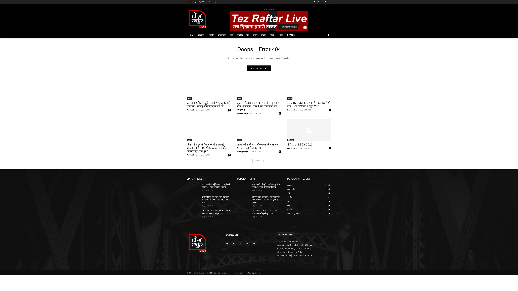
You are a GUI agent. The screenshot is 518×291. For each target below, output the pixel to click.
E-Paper (290, 140)
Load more (258, 161)
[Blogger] (227, 243)
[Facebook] (314, 2)
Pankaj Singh (192, 110)
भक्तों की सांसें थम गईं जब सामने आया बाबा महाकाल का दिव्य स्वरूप (258, 146)
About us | (282, 241)
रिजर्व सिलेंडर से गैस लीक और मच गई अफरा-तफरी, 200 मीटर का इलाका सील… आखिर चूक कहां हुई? (208, 148)
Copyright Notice (304, 245)
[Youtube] (329, 2)
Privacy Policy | (284, 255)
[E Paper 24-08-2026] (309, 130)
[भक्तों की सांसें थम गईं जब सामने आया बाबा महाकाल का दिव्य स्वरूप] (259, 130)
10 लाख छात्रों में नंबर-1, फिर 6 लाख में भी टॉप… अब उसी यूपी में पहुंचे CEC (308, 104)
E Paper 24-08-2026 (299, 144)
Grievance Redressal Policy (290, 252)
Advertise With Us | (286, 245)
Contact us (293, 241)
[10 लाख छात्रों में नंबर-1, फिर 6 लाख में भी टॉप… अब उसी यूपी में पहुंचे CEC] (309, 89)
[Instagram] (318, 2)
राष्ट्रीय (290, 98)
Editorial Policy (304, 248)
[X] (322, 2)
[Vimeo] (325, 2)
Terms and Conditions (302, 255)
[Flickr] (240, 243)
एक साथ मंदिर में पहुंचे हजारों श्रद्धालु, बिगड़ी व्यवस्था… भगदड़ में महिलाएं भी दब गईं (208, 104)
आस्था (189, 98)
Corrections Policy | (287, 248)
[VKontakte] (253, 243)
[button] (328, 35)
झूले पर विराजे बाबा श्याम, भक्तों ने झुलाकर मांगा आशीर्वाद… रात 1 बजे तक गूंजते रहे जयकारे (258, 106)
